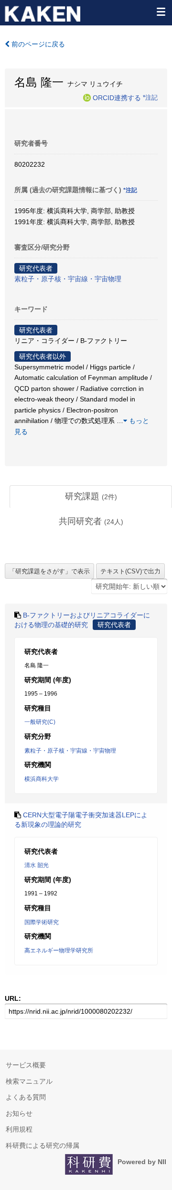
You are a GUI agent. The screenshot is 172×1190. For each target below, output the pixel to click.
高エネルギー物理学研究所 (58, 950)
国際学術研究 (41, 922)
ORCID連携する (117, 97)
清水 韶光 (36, 865)
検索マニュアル (29, 1081)
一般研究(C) (39, 722)
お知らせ (19, 1113)
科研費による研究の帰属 (42, 1145)
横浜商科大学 (41, 779)
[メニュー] (160, 11)
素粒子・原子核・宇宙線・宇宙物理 (67, 279)
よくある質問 (26, 1097)
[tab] (91, 496)
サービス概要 (26, 1065)
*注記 (150, 97)
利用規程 (19, 1129)
